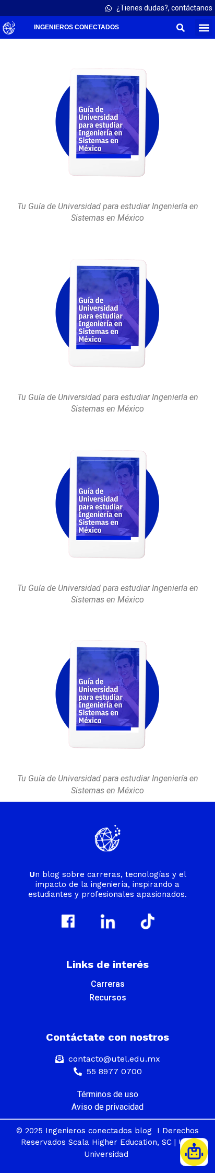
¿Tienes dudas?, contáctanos (164, 8)
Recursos (107, 998)
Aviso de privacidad (107, 1107)
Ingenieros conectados (76, 27)
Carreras (108, 984)
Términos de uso (107, 1094)
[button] (203, 27)
